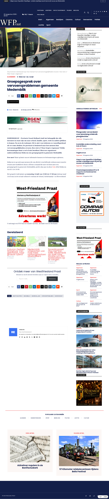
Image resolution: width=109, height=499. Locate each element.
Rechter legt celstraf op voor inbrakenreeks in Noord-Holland (87, 371)
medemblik (27, 296)
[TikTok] (94, 496)
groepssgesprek (17, 296)
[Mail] (27, 336)
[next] (104, 1)
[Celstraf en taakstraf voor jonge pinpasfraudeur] (89, 321)
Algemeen (11, 77)
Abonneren (52, 279)
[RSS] (100, 12)
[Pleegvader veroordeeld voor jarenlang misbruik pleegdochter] (89, 120)
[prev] (102, 1)
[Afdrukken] (46, 96)
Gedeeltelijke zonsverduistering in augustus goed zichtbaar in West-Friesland (88, 52)
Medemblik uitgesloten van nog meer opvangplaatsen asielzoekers (37, 253)
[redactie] (8, 109)
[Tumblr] (50, 96)
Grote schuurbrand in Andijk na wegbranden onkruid (88, 59)
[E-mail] (42, 96)
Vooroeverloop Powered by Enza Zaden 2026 (81, 293)
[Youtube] (104, 12)
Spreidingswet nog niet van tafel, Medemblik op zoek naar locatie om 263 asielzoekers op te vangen (57, 254)
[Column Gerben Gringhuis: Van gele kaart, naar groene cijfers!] (16, 241)
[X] (102, 12)
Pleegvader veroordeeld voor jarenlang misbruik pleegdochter (87, 134)
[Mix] (58, 96)
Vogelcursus (81, 153)
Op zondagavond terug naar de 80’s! (81, 304)
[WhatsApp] (30, 96)
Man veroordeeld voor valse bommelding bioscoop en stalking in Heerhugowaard (85, 351)
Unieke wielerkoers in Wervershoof (96, 303)
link (53, 167)
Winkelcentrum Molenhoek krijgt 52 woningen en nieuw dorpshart (88, 44)
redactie (15, 110)
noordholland (36, 296)
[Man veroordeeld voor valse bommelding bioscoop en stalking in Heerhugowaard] (89, 340)
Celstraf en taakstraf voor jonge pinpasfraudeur (85, 331)
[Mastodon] (94, 14)
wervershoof (59, 296)
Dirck (78, 43)
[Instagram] (96, 12)
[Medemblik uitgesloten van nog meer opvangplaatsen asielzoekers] (37, 241)
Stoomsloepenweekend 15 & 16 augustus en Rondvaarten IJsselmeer (87, 172)
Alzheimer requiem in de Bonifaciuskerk (30, 466)
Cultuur (78, 301)
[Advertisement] (37, 314)
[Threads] (96, 14)
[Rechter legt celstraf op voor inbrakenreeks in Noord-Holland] (89, 362)
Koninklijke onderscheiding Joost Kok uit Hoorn (88, 145)
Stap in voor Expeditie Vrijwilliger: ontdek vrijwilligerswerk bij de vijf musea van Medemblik (37, 1)
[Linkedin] (98, 12)
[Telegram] (54, 96)
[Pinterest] (26, 96)
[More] (62, 96)
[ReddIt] (38, 96)
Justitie (78, 328)
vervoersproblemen (47, 296)
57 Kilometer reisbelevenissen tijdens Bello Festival (78, 470)
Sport (78, 290)
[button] (88, 13)
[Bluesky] (106, 12)
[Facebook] (94, 12)
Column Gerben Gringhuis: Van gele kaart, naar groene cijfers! (16, 252)
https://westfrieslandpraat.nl (25, 332)
